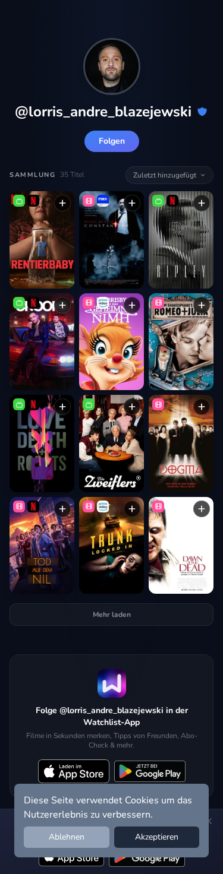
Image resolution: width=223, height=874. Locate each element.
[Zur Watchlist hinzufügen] (62, 203)
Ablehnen (66, 837)
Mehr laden (112, 614)
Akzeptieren (156, 837)
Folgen (112, 141)
